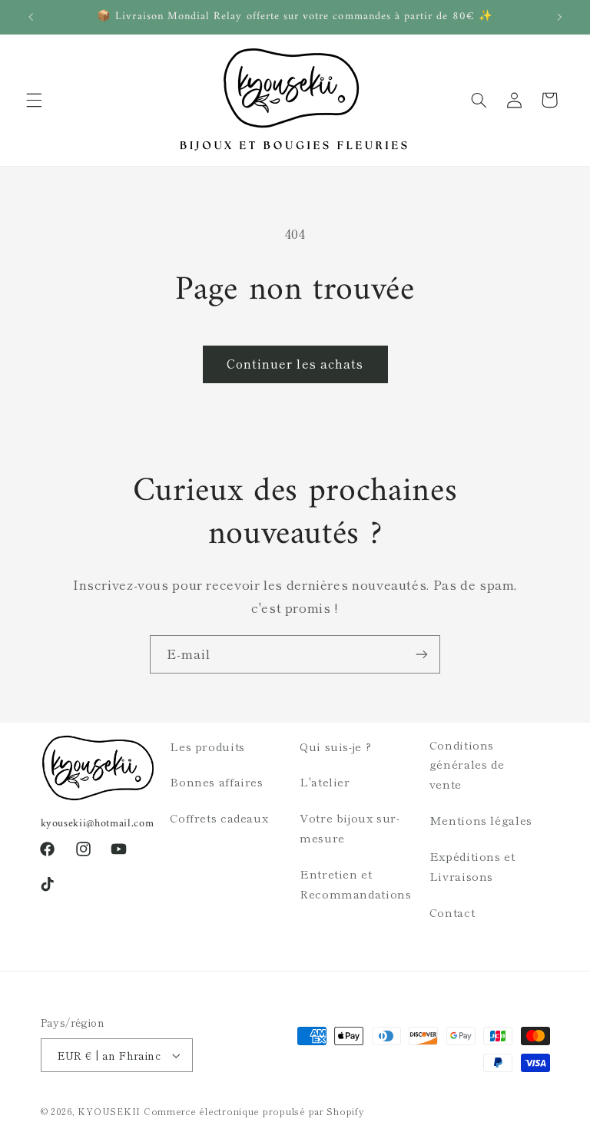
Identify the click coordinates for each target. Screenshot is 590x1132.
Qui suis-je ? (335, 746)
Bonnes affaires (216, 781)
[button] (33, 100)
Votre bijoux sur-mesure (350, 827)
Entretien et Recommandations (355, 884)
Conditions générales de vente (467, 764)
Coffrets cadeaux (219, 817)
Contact (452, 912)
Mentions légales (480, 820)
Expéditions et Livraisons (472, 866)
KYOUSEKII (109, 1111)
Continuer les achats (295, 363)
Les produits (207, 746)
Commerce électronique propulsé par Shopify (254, 1111)
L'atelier (325, 781)
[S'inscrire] (421, 654)
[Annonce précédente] (31, 17)
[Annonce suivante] (559, 17)
